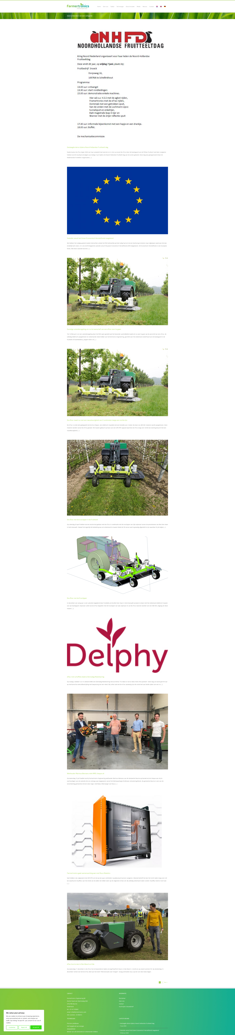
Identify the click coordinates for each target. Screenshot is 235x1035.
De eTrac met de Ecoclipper (77, 598)
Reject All (24, 1027)
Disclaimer (122, 998)
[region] (24, 1020)
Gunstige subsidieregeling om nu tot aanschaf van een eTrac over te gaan (94, 329)
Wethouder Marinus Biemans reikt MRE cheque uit (85, 773)
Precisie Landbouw (73, 1023)
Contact (121, 1004)
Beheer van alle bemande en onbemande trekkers (82, 1032)
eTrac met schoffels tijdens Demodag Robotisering (85, 677)
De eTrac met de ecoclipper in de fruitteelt (82, 520)
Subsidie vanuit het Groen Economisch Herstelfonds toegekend (90, 238)
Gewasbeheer (71, 1029)
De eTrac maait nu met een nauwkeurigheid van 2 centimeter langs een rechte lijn (97, 420)
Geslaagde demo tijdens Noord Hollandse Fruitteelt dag (87, 147)
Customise (12, 1027)
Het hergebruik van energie (75, 1026)
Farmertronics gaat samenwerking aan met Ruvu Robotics (88, 873)
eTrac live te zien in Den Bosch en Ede (80, 964)
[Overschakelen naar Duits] (165, 6)
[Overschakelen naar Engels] (161, 6)
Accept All (36, 1027)
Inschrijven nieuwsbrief (126, 1006)
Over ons (121, 1001)
